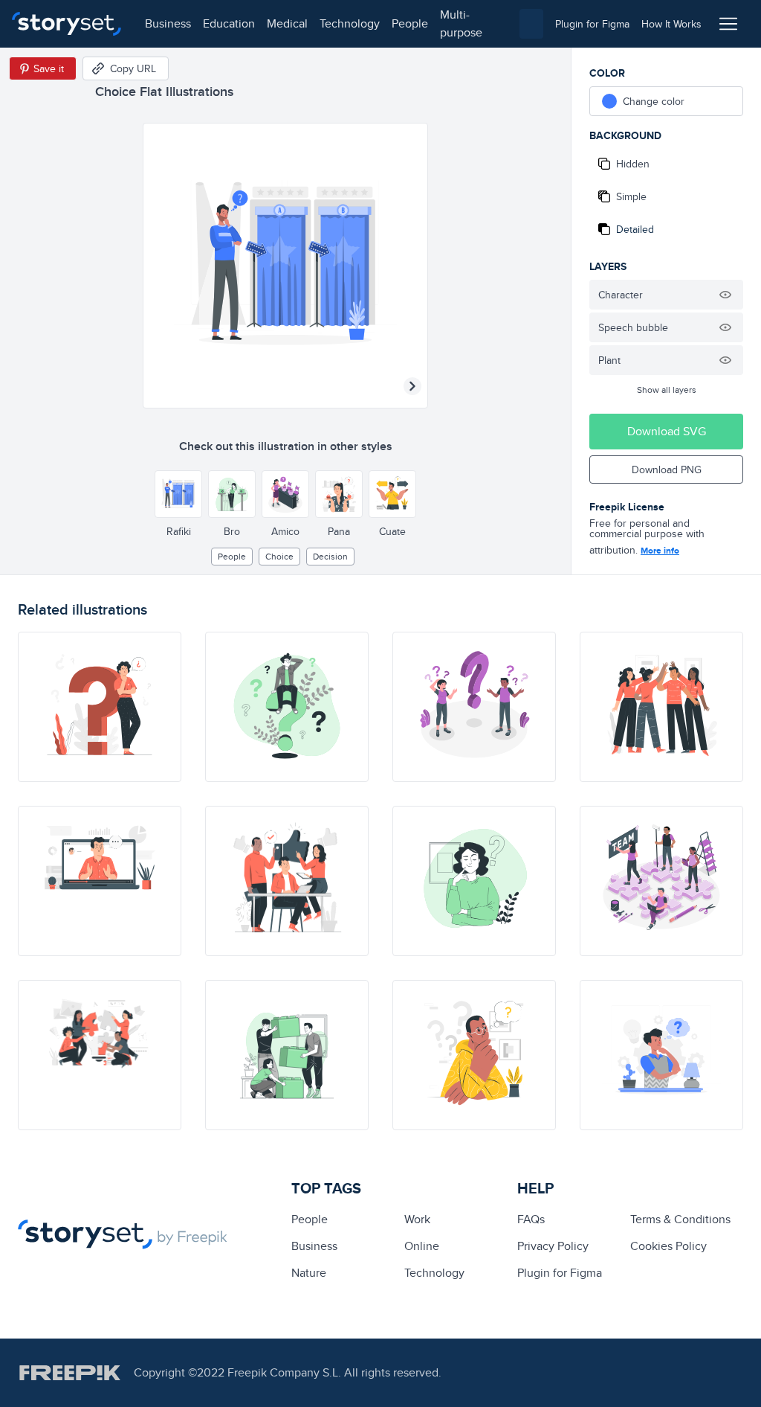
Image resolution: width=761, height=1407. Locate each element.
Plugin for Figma (559, 1272)
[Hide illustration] (725, 295)
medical (287, 23)
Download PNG (667, 469)
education (229, 23)
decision (330, 556)
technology (350, 23)
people (410, 23)
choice (279, 556)
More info (660, 551)
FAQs (531, 1219)
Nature (308, 1272)
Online (421, 1245)
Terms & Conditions (680, 1219)
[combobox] (531, 24)
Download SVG (666, 431)
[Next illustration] (412, 386)
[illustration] (99, 707)
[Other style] (178, 494)
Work (417, 1219)
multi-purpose (461, 23)
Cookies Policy (668, 1245)
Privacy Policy (553, 1245)
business (168, 23)
